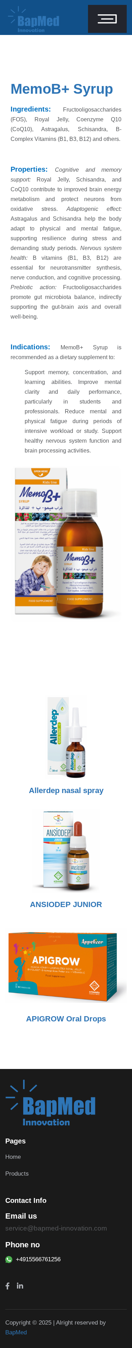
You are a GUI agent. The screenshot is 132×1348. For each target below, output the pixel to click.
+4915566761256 (38, 1259)
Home (13, 1157)
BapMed (16, 1332)
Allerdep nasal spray (66, 790)
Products (17, 1173)
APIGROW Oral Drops (66, 1018)
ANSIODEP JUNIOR (66, 904)
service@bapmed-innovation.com (56, 1228)
